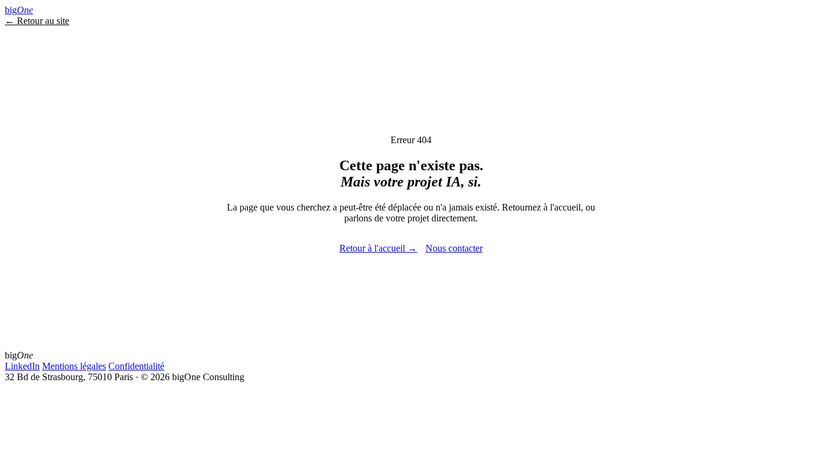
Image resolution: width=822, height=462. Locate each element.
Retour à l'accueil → (378, 248)
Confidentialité (136, 366)
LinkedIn (22, 366)
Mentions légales (74, 366)
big (19, 10)
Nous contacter (454, 248)
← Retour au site (37, 21)
